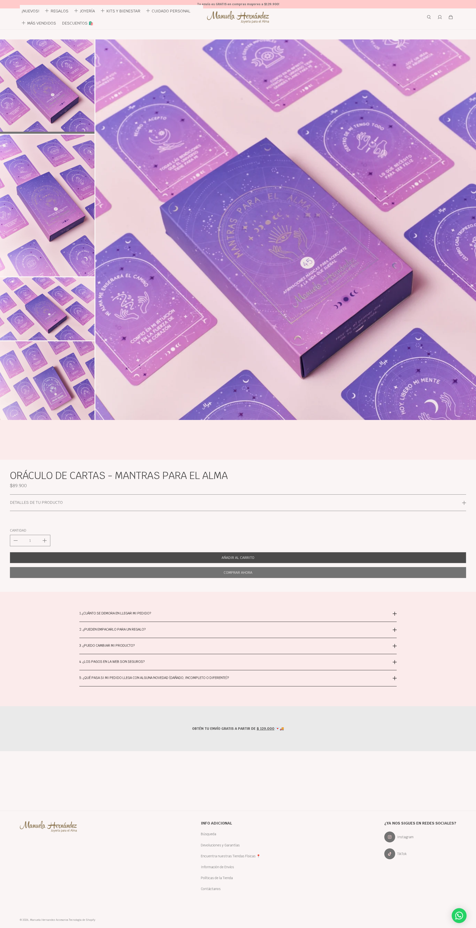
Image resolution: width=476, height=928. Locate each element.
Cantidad (18, 530)
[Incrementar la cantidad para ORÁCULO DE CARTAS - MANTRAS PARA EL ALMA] (44, 540)
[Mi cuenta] (439, 17)
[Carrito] (450, 17)
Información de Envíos (217, 867)
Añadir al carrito (238, 557)
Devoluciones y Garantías (220, 845)
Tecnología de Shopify (82, 920)
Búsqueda (208, 834)
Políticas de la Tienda (217, 878)
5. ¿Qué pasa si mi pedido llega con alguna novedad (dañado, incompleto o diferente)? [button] (154, 677)
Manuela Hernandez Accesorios (49, 920)
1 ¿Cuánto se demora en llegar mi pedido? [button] (115, 613)
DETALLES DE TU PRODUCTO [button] (36, 502)
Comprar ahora (238, 572)
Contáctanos (211, 889)
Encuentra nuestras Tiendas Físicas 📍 (231, 856)
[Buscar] (428, 17)
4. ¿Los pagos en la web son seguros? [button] (112, 661)
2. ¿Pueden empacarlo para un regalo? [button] (112, 629)
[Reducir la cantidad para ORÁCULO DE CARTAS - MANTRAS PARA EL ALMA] (15, 540)
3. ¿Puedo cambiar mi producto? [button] (107, 645)
